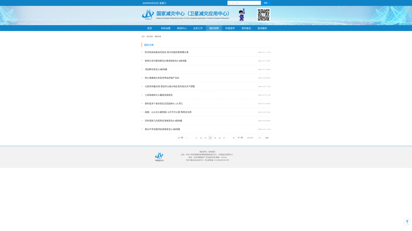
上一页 (180, 138)
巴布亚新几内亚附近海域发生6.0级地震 (163, 120)
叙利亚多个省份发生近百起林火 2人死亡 (164, 103)
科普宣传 (230, 28)
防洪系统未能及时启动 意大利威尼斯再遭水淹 (166, 52)
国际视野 (214, 28)
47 (224, 138)
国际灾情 (158, 36)
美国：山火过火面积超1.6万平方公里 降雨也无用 (168, 112)
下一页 (240, 138)
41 (196, 138)
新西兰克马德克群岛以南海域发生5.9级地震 (165, 60)
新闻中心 (182, 28)
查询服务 (262, 28)
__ (246, 52)
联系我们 (212, 151)
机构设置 (165, 28)
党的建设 (246, 28)
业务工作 (198, 28)
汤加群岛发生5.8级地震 (156, 69)
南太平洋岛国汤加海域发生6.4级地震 (162, 129)
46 (219, 138)
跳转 (267, 138)
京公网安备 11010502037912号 (217, 160)
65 (234, 138)
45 (215, 138)
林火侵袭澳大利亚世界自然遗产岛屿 (162, 77)
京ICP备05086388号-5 (194, 160)
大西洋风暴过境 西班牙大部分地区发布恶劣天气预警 (170, 86)
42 (201, 138)
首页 (149, 28)
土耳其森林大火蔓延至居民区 (159, 94)
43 (205, 138)
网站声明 (203, 151)
